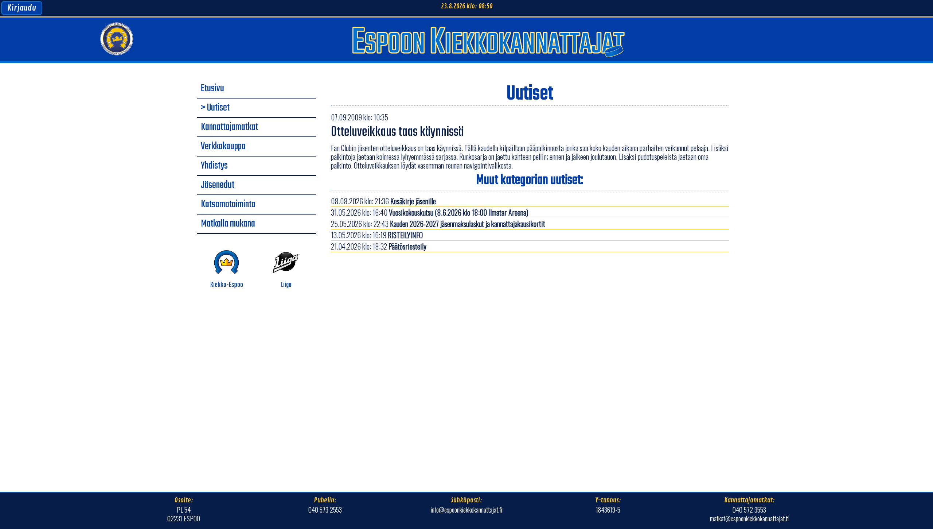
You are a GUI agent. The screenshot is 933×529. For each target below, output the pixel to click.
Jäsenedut (217, 185)
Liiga (286, 284)
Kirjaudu (21, 8)
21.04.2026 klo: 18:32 (378, 246)
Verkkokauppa (223, 146)
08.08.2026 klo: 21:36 (383, 201)
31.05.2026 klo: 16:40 (429, 212)
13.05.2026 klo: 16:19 (377, 234)
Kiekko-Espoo (226, 284)
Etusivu (212, 88)
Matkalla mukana (228, 224)
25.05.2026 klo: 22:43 (438, 223)
